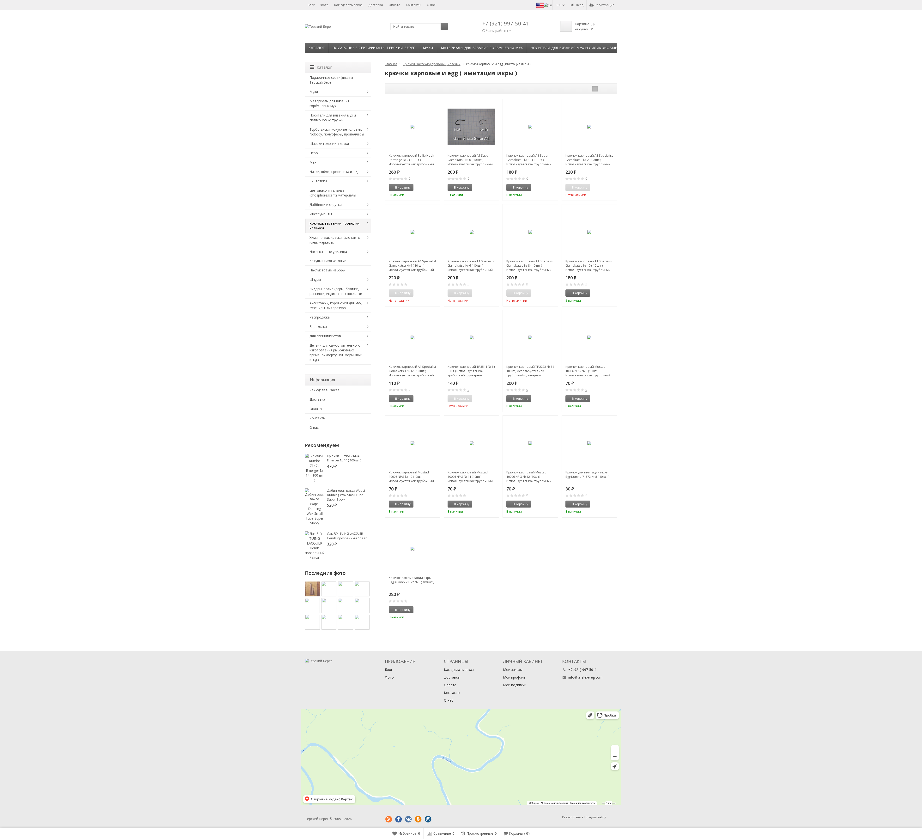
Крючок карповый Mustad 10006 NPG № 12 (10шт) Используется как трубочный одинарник (529, 476)
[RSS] (389, 819)
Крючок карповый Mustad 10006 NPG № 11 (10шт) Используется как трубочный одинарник (470, 476)
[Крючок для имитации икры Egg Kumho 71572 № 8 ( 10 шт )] (589, 443)
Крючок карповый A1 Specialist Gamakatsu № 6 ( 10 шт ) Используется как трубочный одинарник (471, 265)
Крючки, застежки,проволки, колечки (334, 225)
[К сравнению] (428, 187)
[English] (540, 5)
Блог (311, 5)
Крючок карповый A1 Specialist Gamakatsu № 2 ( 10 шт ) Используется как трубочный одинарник (589, 159)
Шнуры (315, 279)
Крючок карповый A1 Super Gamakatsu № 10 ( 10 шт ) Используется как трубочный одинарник (529, 159)
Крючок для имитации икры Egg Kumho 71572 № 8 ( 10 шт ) (587, 474)
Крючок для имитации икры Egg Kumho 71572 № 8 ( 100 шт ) (411, 580)
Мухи (428, 47)
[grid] (595, 89)
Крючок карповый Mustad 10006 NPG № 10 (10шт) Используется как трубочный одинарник (411, 476)
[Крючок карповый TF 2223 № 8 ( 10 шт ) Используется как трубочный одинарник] (530, 337)
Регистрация (604, 5)
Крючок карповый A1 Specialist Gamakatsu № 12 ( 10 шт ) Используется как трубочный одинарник (412, 370)
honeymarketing (595, 817)
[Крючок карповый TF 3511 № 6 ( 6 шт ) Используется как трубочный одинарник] (471, 337)
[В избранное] (435, 187)
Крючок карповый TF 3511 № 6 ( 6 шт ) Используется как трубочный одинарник (471, 370)
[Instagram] (428, 819)
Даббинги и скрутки (325, 204)
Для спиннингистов (325, 336)
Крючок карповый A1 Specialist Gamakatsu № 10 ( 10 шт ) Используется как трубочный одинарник (589, 265)
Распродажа (319, 317)
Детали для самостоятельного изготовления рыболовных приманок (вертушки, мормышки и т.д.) (335, 352)
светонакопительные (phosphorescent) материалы (332, 192)
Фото (324, 5)
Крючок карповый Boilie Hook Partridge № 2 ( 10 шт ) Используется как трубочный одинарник (411, 159)
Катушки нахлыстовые (327, 260)
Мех (312, 162)
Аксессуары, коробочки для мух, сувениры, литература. (335, 305)
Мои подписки (514, 685)
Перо (313, 153)
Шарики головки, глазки (329, 143)
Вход (579, 5)
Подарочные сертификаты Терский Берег (374, 47)
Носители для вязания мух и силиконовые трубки (581, 47)
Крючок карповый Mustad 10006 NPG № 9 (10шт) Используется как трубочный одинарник (588, 370)
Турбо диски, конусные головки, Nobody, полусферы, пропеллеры (336, 131)
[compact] (610, 89)
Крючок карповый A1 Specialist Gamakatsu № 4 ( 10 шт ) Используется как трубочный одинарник (412, 265)
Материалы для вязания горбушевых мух (482, 47)
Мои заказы (512, 669)
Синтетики (318, 181)
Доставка (375, 5)
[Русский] (548, 5)
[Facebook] (398, 819)
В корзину (403, 187)
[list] (602, 89)
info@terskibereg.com (585, 677)
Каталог (317, 47)
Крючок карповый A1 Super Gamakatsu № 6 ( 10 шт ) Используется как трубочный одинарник (470, 159)
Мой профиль (514, 677)
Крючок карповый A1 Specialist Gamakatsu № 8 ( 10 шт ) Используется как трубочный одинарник (530, 265)
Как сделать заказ (348, 5)
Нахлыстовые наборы (327, 270)
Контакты (413, 5)
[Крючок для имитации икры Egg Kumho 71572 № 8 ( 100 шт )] (413, 549)
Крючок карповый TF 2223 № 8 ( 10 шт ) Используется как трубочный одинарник (530, 370)
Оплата (394, 5)
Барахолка (318, 326)
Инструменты (320, 214)
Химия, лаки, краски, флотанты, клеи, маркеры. (335, 240)
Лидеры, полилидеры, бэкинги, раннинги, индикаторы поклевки (335, 291)
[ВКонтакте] (408, 819)
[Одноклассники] (418, 819)
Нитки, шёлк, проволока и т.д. (333, 171)
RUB (559, 5)
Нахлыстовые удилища (328, 251)
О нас (431, 5)
